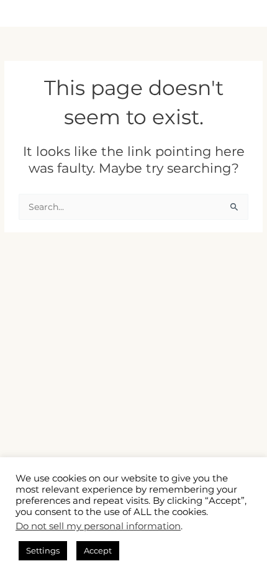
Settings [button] (43, 550)
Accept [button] (98, 550)
